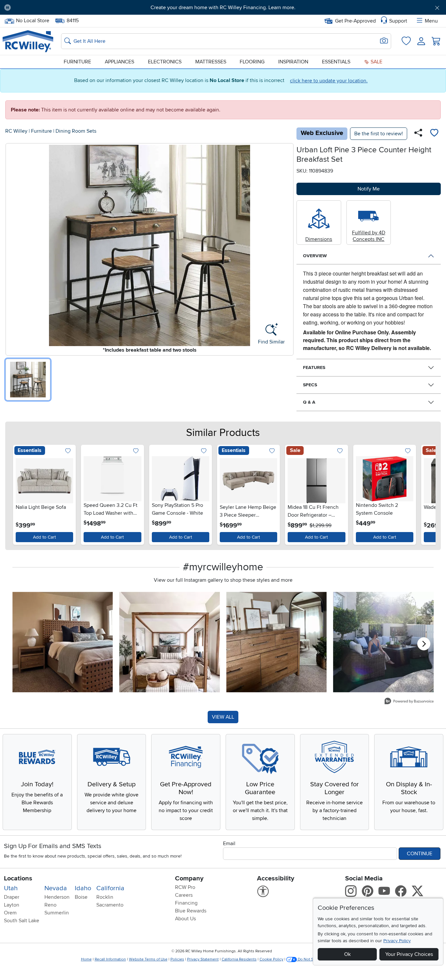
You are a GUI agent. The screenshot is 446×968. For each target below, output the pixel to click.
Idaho (83, 888)
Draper (11, 897)
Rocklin (104, 897)
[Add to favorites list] (434, 133)
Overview (315, 256)
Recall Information (110, 959)
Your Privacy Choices (409, 954)
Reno (50, 905)
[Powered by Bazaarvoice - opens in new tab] (409, 702)
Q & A (309, 402)
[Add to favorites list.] (67, 451)
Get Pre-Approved (355, 21)
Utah (11, 888)
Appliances (119, 61)
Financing (186, 903)
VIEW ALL (223, 717)
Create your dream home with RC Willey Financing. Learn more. (223, 7)
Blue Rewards (190, 911)
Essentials (336, 61)
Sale (375, 61)
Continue (419, 853)
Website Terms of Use (148, 959)
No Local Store (32, 20)
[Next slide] (426, 493)
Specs (310, 385)
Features (314, 367)
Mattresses (210, 61)
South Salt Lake (21, 920)
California (110, 888)
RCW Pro (185, 887)
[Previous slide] (19, 493)
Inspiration (293, 61)
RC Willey (16, 131)
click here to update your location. (329, 80)
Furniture (77, 61)
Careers (184, 895)
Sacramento (109, 905)
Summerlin (56, 913)
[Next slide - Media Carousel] (423, 643)
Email (229, 843)
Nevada (55, 888)
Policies (177, 959)
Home (86, 959)
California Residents (239, 959)
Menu (431, 21)
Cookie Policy (271, 959)
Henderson (57, 897)
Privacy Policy (397, 940)
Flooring (252, 61)
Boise (81, 897)
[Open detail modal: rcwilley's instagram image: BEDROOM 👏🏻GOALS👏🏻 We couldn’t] (169, 642)
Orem (10, 913)
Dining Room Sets (76, 131)
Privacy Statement (203, 959)
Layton (11, 905)
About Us (185, 918)
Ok (347, 954)
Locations (18, 878)
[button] (50, 7)
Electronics (165, 61)
